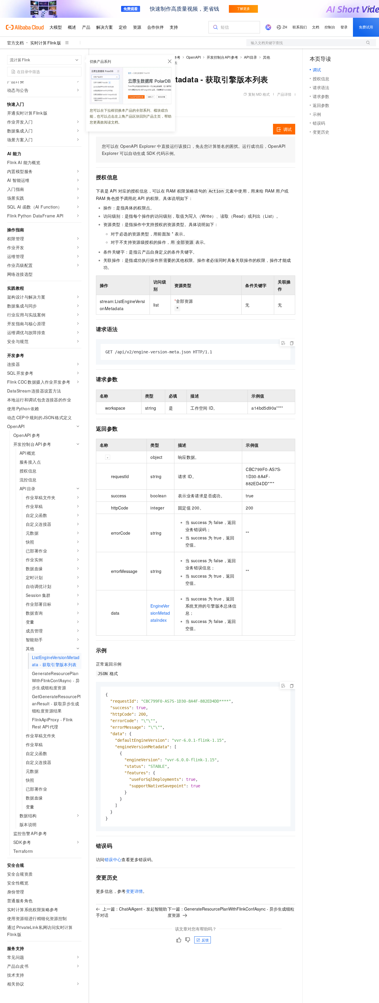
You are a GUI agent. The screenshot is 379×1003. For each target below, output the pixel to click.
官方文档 (15, 43)
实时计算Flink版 (45, 43)
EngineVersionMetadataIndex (160, 613)
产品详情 (284, 94)
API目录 (250, 57)
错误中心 (113, 859)
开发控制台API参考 (222, 57)
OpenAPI (193, 57)
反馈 (205, 939)
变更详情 (134, 891)
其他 (266, 57)
